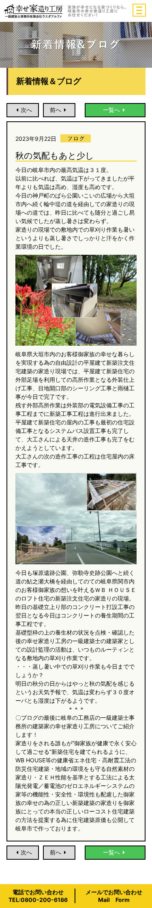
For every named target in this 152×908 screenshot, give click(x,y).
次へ (26, 109)
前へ (55, 109)
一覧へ (111, 109)
